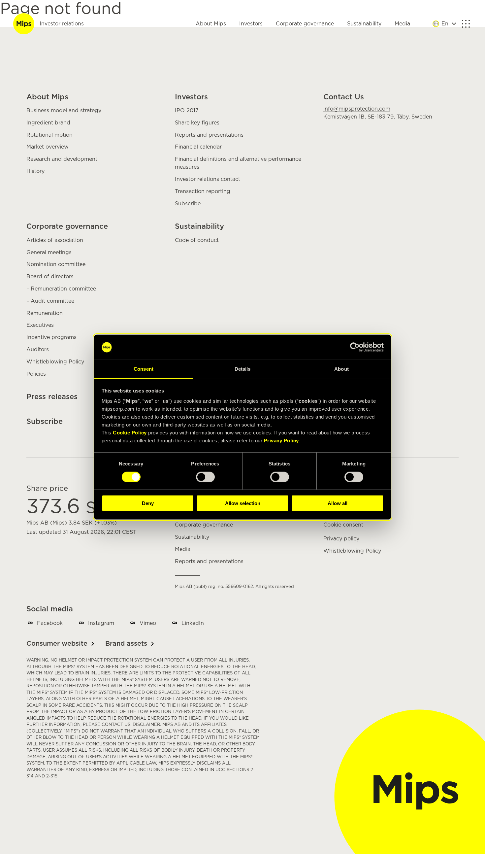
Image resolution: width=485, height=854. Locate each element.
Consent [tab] (143, 369)
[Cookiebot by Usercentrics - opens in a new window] (355, 347)
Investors (251, 23)
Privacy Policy (281, 440)
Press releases (52, 396)
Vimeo (148, 623)
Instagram (101, 623)
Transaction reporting (202, 191)
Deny (148, 503)
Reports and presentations (209, 135)
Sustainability (364, 23)
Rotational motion (49, 135)
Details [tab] (243, 369)
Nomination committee (55, 264)
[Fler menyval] (466, 24)
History (35, 171)
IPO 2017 (187, 110)
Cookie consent (343, 525)
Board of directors (50, 276)
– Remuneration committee (61, 288)
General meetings (49, 252)
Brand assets (126, 643)
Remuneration (44, 313)
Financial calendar (198, 147)
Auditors (37, 349)
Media (402, 23)
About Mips (211, 23)
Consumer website (56, 643)
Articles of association (54, 240)
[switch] (205, 476)
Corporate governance (305, 23)
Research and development (61, 159)
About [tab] (341, 369)
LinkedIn (192, 623)
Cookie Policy (130, 432)
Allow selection (242, 503)
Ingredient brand (48, 122)
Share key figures (197, 122)
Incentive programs (51, 337)
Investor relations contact (207, 179)
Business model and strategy (63, 110)
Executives (40, 325)
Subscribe (188, 203)
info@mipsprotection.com (356, 109)
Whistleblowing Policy (55, 361)
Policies (36, 374)
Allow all (337, 503)
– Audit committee (50, 301)
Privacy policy (341, 538)
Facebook (50, 623)
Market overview (47, 147)
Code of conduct (197, 240)
